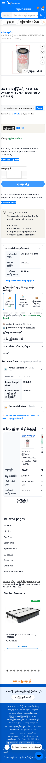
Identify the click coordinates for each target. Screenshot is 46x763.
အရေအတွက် (6, 168)
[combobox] (28, 15)
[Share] (42, 46)
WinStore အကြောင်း (15, 723)
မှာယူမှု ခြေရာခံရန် (30, 713)
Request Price (8, 202)
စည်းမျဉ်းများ (30, 757)
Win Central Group (34, 726)
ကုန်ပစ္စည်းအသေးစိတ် (23, 338)
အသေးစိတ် (30, 327)
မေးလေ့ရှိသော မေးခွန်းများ (17, 719)
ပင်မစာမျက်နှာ (7, 32)
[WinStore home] (26, 3)
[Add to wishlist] (42, 51)
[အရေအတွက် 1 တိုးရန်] (24, 173)
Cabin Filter (9, 542)
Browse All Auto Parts (13, 571)
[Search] (41, 15)
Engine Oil (8, 554)
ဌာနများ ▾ (11, 21)
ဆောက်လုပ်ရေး (33, 706)
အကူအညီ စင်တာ (15, 713)
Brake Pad (8, 565)
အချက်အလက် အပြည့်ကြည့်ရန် (19, 280)
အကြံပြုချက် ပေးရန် (23, 697)
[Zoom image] (42, 57)
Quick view (22, 646)
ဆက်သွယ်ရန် (34, 719)
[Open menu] (3, 3)
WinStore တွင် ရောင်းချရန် (15, 726)
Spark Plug (8, 560)
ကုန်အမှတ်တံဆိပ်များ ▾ (30, 21)
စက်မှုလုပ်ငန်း (13, 709)
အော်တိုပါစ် (21, 581)
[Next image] (42, 62)
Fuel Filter (8, 537)
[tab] (9, 301)
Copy (39, 108)
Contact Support (10, 159)
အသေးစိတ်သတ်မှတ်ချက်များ (23, 346)
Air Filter (8, 525)
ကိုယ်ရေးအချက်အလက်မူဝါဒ (13, 757)
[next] (41, 632)
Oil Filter (7, 531)
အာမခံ (23, 353)
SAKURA (17, 114)
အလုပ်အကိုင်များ (31, 723)
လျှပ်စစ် (35, 709)
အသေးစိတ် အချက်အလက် (17, 248)
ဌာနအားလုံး (11, 706)
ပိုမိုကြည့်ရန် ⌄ (23, 500)
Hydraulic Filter (10, 548)
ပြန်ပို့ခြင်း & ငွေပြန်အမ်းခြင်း (19, 716)
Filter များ (31, 581)
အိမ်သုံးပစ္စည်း (25, 709)
